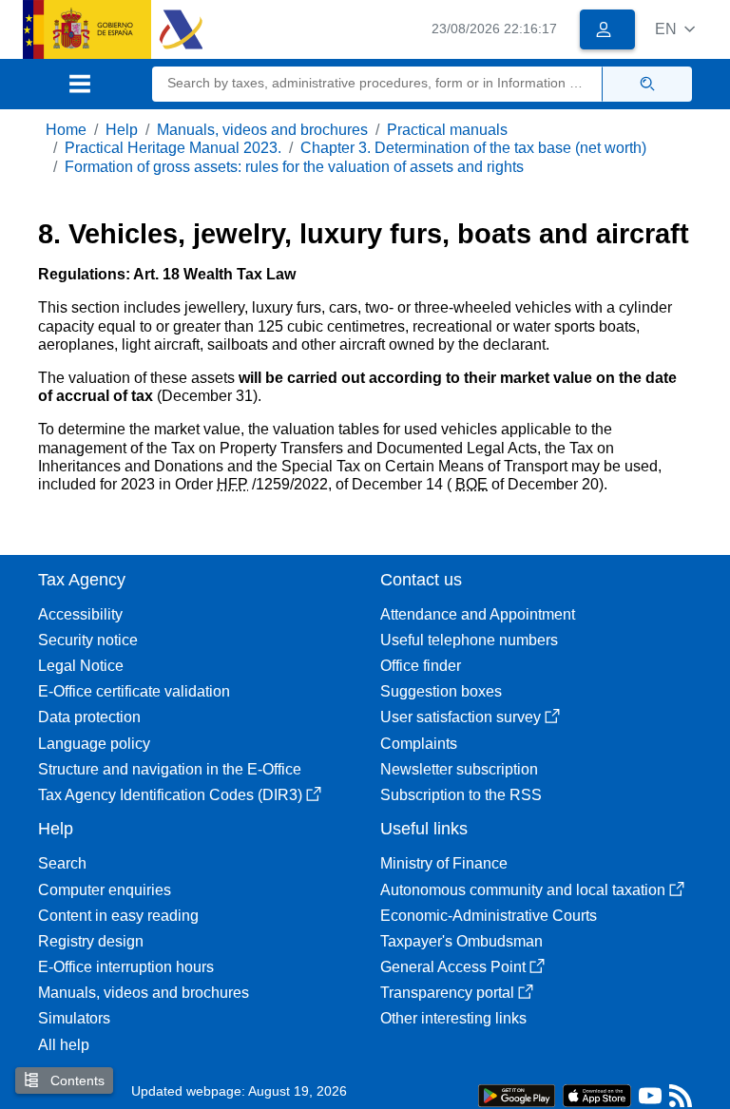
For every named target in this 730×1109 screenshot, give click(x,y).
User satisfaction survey (460, 717)
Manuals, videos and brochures (262, 130)
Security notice (88, 640)
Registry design (91, 941)
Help (122, 130)
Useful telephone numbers (469, 640)
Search (62, 863)
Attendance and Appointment (477, 614)
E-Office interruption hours (126, 967)
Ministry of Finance (444, 863)
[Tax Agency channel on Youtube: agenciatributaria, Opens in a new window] (650, 1100)
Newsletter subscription (459, 769)
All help (63, 1045)
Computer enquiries (104, 890)
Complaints (418, 744)
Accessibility (80, 614)
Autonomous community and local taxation (522, 890)
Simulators (74, 1018)
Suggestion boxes (441, 691)
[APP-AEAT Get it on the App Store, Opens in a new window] (597, 1094)
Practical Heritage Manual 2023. (173, 148)
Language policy (94, 744)
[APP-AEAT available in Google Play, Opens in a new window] (516, 1094)
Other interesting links (453, 1018)
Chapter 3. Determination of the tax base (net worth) (473, 148)
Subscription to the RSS (461, 795)
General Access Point (453, 967)
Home (66, 130)
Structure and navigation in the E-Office (169, 769)
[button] (675, 29)
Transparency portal (447, 993)
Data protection (89, 717)
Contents (76, 1080)
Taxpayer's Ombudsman (461, 941)
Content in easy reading (118, 916)
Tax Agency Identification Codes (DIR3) (170, 795)
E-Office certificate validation (134, 691)
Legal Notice (81, 666)
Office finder (420, 666)
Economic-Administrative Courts (488, 916)
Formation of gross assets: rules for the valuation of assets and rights (294, 167)
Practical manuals (447, 130)
